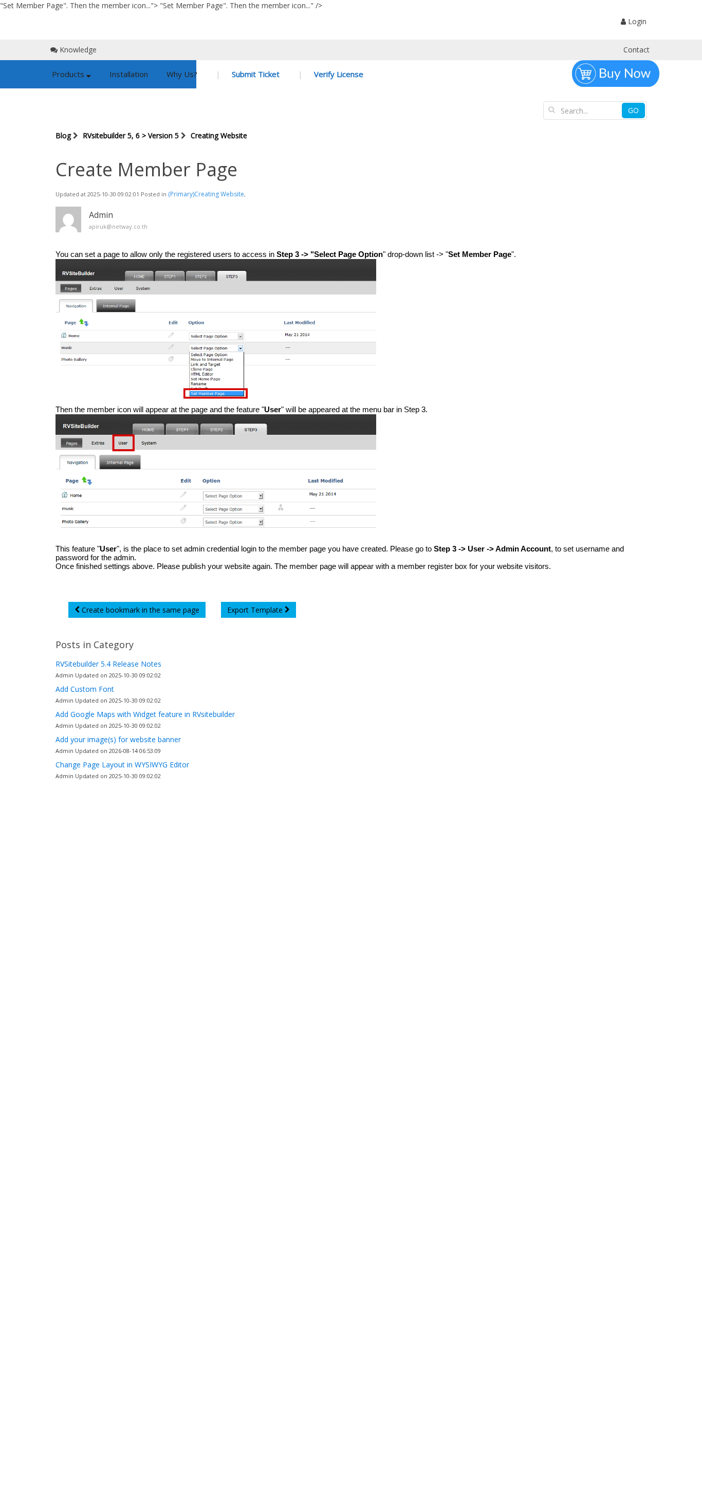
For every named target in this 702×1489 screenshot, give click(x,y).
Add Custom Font (85, 689)
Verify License (337, 74)
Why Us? (182, 74)
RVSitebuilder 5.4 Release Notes (108, 664)
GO (633, 110)
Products (69, 74)
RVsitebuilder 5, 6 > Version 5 (131, 135)
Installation (128, 74)
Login (636, 21)
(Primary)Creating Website (206, 194)
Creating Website (219, 135)
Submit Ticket (255, 74)
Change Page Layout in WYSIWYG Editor (122, 764)
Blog (63, 135)
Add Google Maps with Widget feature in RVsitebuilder (145, 714)
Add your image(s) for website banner (118, 739)
